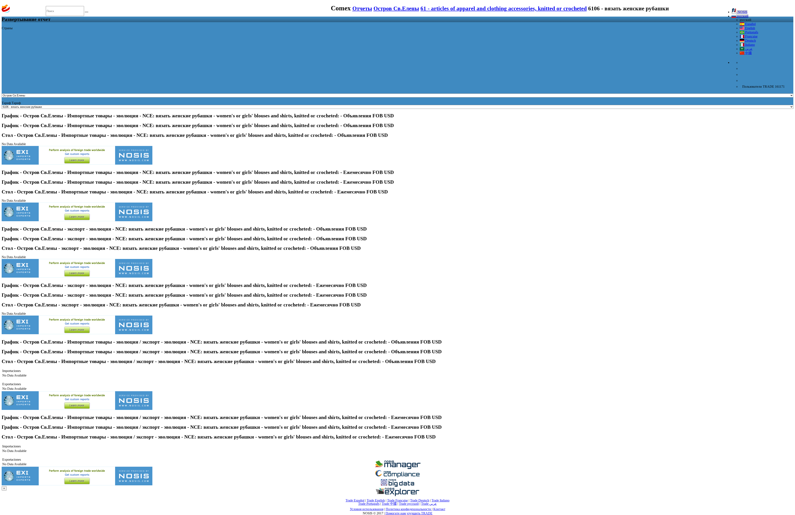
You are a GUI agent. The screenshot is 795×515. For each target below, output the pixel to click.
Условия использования (366, 509)
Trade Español (355, 500)
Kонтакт (439, 509)
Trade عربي (429, 503)
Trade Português (368, 503)
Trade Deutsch (419, 500)
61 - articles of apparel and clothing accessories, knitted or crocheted (503, 8)
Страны (7, 28)
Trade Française (397, 500)
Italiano (749, 44)
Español (750, 24)
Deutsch (750, 40)
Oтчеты (362, 8)
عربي (748, 49)
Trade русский (409, 503)
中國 (748, 53)
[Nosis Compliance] (397, 477)
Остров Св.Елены (396, 8)
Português (751, 32)
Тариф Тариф (11, 103)
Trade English (376, 500)
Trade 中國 (389, 503)
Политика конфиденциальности (409, 509)
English (749, 28)
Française (751, 36)
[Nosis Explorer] (397, 495)
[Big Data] (397, 486)
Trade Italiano (440, 500)
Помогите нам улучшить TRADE (408, 513)
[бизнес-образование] (397, 468)
